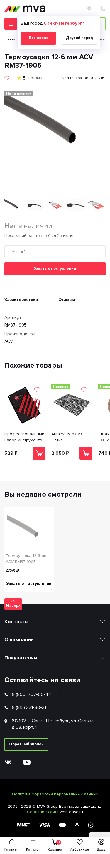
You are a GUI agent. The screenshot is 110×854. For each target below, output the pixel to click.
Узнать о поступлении (55, 268)
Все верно (38, 38)
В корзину (39, 453)
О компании (19, 640)
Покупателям (20, 658)
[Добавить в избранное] (6, 78)
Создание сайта (43, 811)
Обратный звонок (26, 744)
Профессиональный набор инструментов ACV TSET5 (24, 437)
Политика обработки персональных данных (55, 794)
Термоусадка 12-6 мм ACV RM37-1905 (26, 558)
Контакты (16, 622)
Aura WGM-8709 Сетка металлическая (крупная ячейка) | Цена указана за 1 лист (69, 437)
